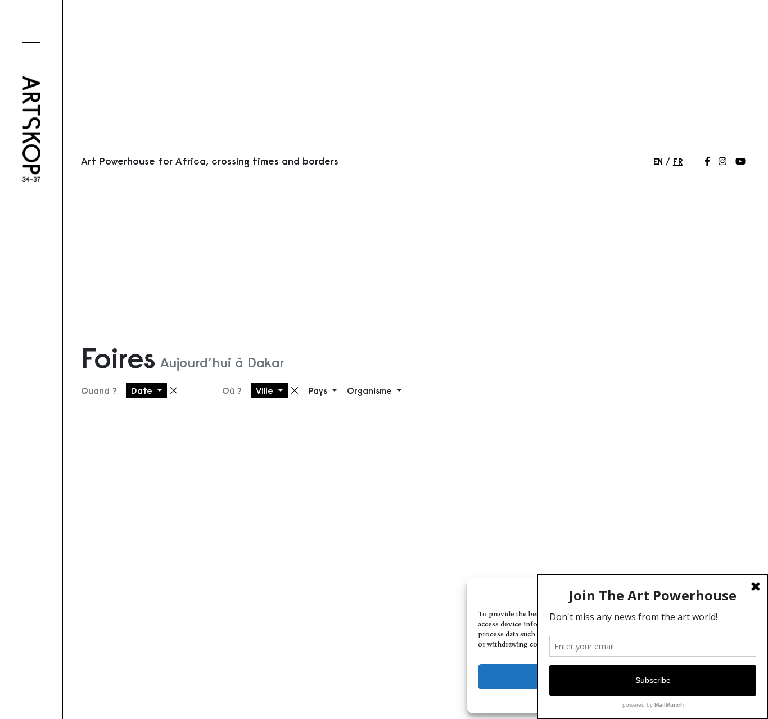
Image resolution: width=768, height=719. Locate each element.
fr (678, 161)
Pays (319, 390)
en (658, 161)
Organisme (371, 390)
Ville (266, 390)
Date (143, 390)
